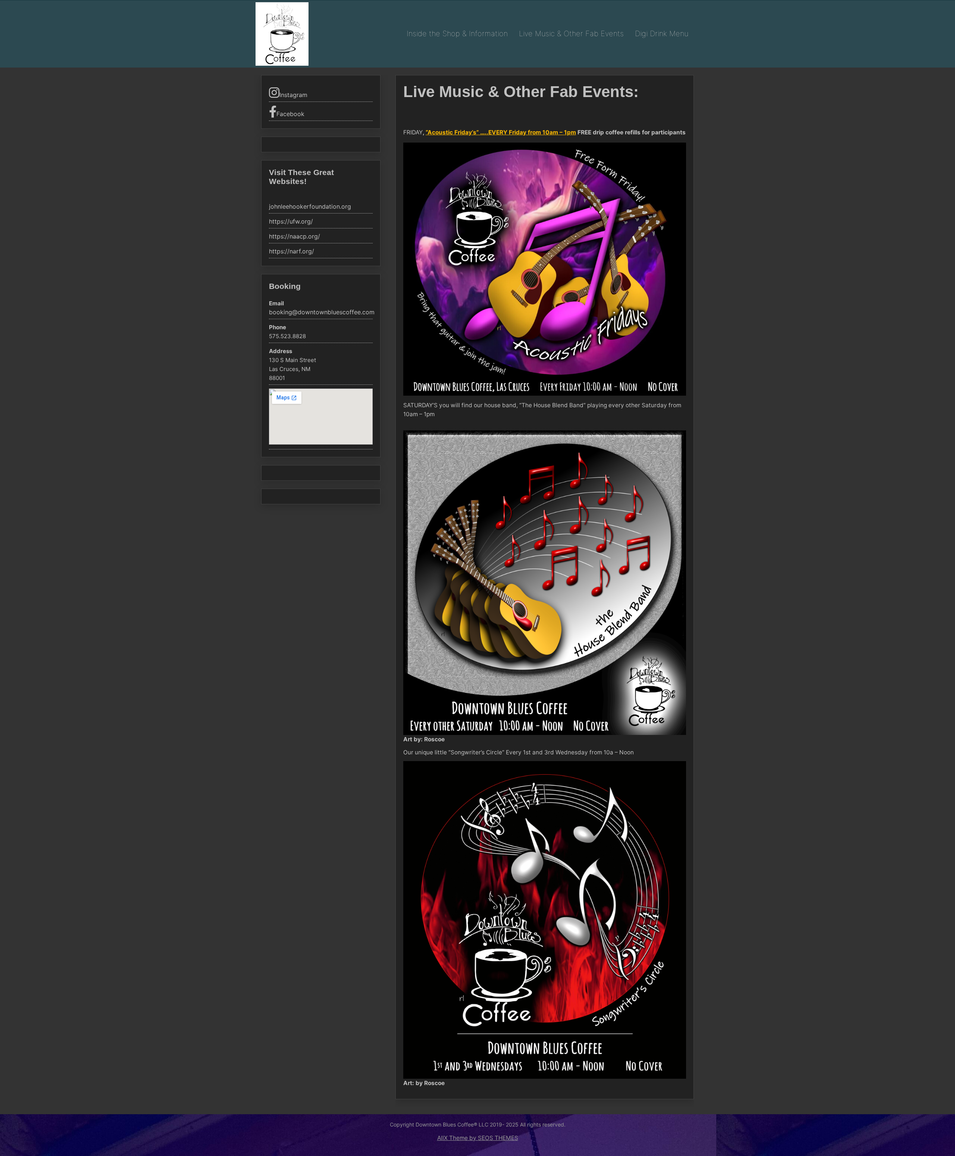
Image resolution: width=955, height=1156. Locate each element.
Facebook (290, 114)
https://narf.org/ (291, 251)
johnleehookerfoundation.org (310, 206)
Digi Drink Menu (661, 33)
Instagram (293, 95)
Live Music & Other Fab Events (571, 33)
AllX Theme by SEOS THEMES (477, 1137)
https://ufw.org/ (291, 221)
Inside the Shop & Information (457, 33)
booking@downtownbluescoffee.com (322, 312)
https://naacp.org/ (294, 236)
